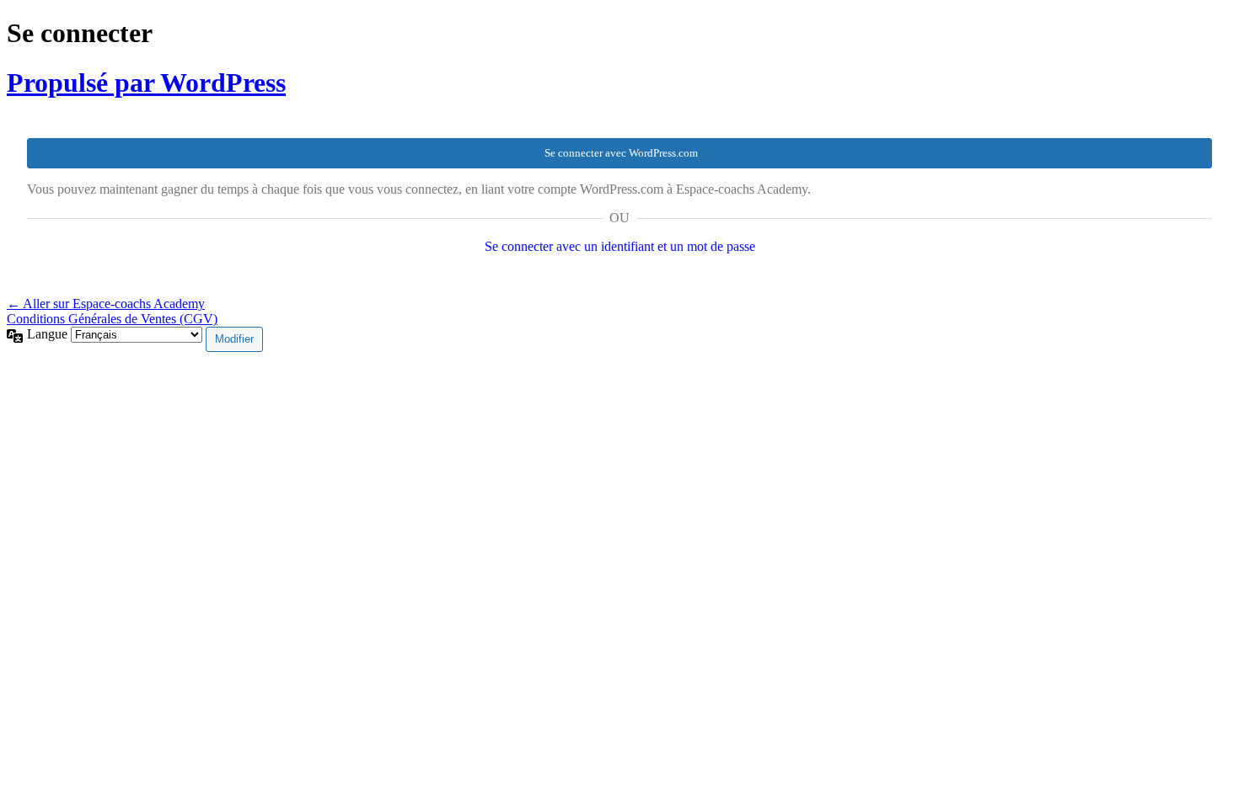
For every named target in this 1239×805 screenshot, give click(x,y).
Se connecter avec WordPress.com (621, 153)
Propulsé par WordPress (146, 82)
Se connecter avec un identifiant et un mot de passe (620, 246)
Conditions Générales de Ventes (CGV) (112, 319)
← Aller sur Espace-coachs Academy (106, 303)
